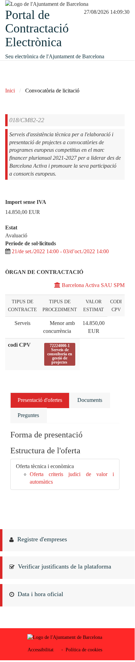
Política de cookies (84, 649)
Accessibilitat (41, 649)
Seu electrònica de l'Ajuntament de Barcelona (54, 56)
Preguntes (28, 415)
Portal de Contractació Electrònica (37, 28)
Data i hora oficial (40, 594)
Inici (10, 90)
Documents (89, 400)
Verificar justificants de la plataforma (64, 566)
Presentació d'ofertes (40, 400)
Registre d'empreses (42, 539)
